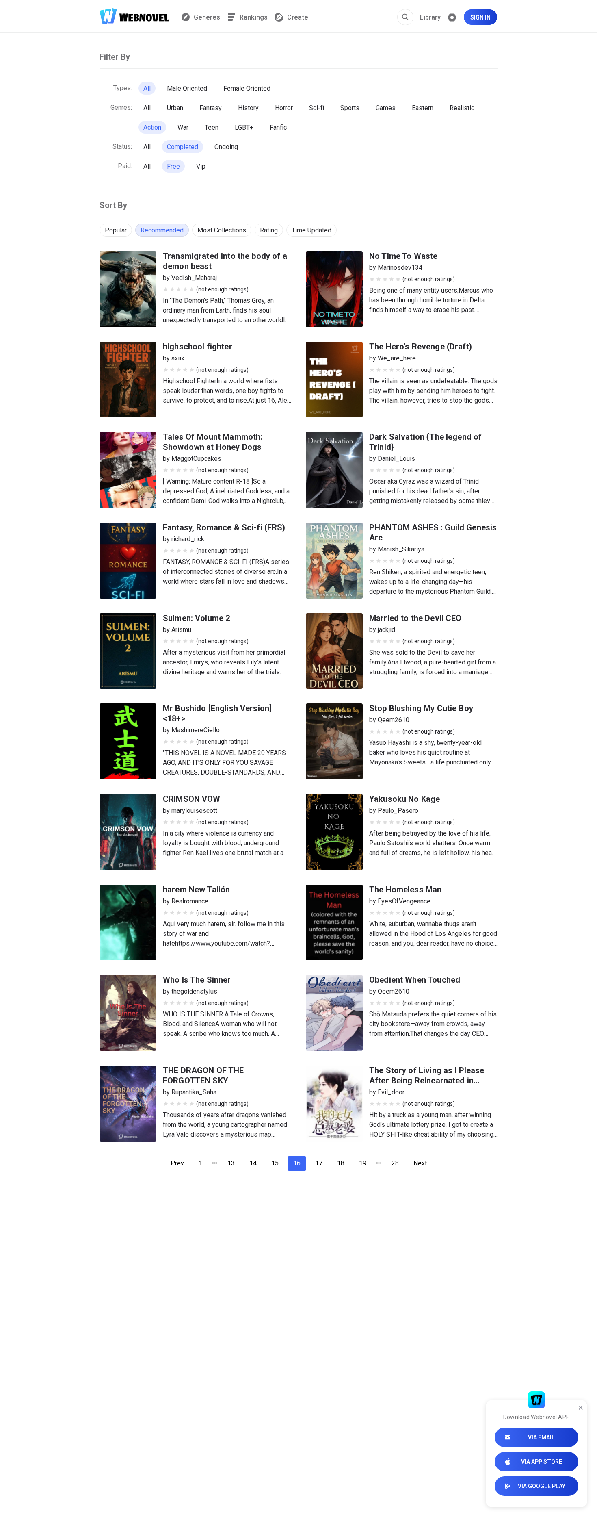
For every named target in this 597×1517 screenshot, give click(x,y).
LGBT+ (244, 127)
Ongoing (226, 147)
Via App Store (541, 1461)
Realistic (462, 108)
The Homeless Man (405, 889)
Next (420, 1163)
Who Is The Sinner (197, 980)
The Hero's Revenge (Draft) (420, 347)
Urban (175, 108)
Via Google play (541, 1486)
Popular (116, 230)
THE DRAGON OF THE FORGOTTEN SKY (203, 1075)
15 (275, 1163)
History (248, 108)
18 (340, 1163)
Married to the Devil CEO (415, 618)
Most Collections (221, 230)
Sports (349, 108)
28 (395, 1163)
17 (318, 1163)
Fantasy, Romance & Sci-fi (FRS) (224, 527)
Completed (182, 147)
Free (173, 166)
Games (386, 108)
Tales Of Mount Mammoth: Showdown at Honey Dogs (212, 442)
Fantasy (210, 108)
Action (152, 127)
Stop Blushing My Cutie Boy (421, 708)
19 (362, 1163)
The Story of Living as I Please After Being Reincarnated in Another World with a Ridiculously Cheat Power (433, 1086)
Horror (284, 108)
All (147, 88)
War (182, 127)
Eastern (422, 108)
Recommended (162, 230)
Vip (200, 166)
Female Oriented (246, 88)
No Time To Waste (403, 256)
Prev (177, 1163)
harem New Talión (196, 889)
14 (253, 1163)
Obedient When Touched (414, 980)
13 (231, 1163)
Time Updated (311, 230)
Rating (269, 230)
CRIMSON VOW (192, 799)
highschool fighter (197, 347)
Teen (211, 127)
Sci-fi (316, 108)
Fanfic (278, 127)
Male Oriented (187, 88)
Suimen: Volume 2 (196, 618)
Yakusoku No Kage (404, 799)
